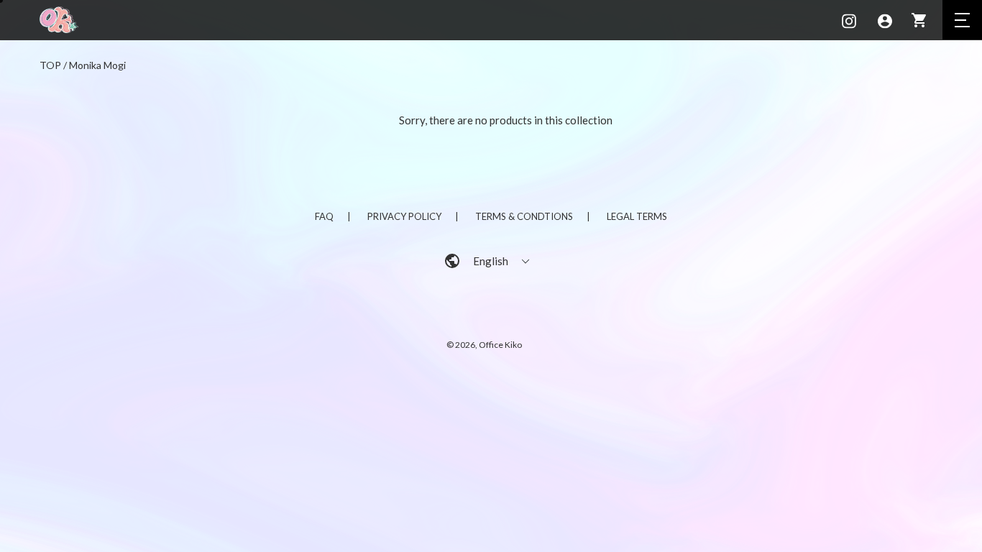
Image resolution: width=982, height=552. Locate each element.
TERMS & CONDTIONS (524, 216)
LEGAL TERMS (637, 216)
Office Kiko (500, 344)
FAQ (324, 216)
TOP (50, 65)
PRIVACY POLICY (404, 216)
